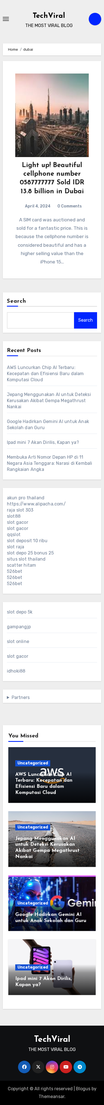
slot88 (14, 516)
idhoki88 (16, 671)
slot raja (15, 546)
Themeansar (51, 1096)
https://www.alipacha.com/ (36, 504)
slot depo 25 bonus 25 (30, 553)
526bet (14, 571)
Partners (21, 697)
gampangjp (19, 626)
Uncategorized (32, 763)
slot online (18, 641)
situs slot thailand (26, 559)
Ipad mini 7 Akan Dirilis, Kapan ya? (43, 442)
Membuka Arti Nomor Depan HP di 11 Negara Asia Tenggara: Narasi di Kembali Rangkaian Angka (49, 463)
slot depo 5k (19, 612)
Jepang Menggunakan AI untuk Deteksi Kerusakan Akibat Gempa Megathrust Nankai (49, 400)
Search (16, 301)
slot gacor (17, 522)
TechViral (49, 16)
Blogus (83, 1088)
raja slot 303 (20, 510)
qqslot (14, 534)
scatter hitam (21, 565)
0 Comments (69, 206)
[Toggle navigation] (6, 19)
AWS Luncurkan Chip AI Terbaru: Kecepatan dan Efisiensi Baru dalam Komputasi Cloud (45, 373)
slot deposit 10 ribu (27, 540)
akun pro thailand (25, 497)
